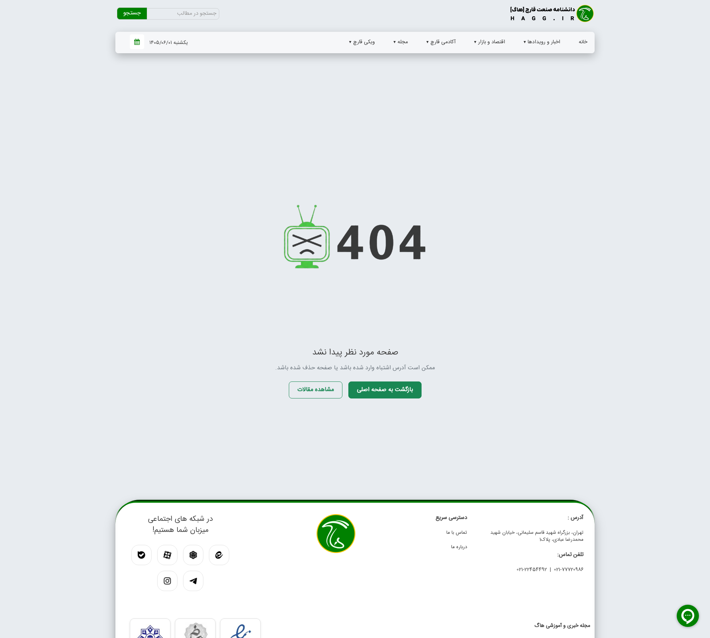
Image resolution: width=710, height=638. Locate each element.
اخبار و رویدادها (544, 42)
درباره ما (459, 547)
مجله (403, 42)
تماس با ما (456, 533)
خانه (583, 42)
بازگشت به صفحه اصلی (385, 390)
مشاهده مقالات (315, 390)
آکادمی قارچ (443, 42)
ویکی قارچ (364, 42)
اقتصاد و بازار (491, 42)
